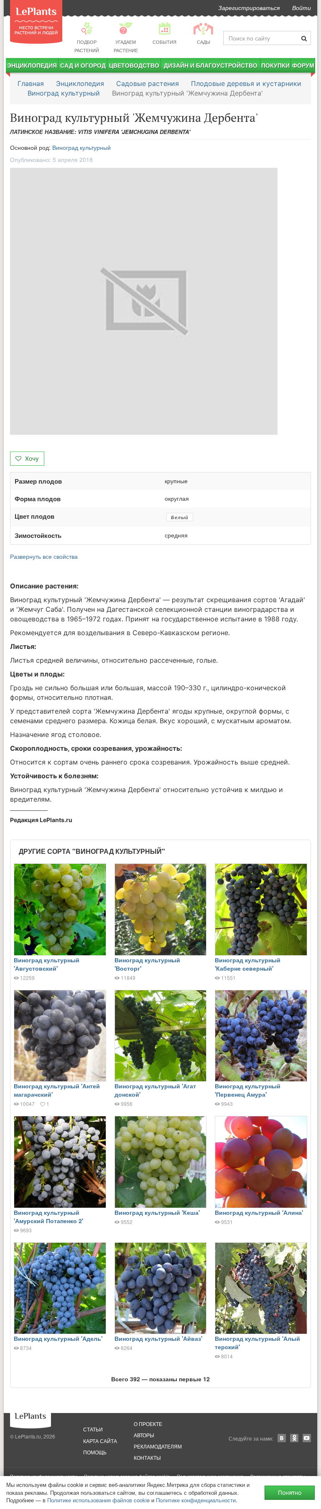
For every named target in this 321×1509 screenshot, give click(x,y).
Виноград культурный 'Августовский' (46, 964)
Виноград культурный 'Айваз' (158, 1338)
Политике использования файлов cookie (98, 1500)
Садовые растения (147, 83)
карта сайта (100, 1440)
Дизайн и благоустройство (210, 65)
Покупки (275, 65)
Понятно (289, 1492)
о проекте (148, 1423)
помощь (95, 1452)
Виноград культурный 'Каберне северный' (247, 964)
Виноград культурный (64, 93)
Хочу (31, 458)
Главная (31, 83)
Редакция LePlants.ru (41, 819)
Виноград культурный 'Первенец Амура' (247, 1090)
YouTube (307, 1438)
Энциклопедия (32, 65)
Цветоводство (134, 65)
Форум (303, 65)
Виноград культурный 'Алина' (259, 1212)
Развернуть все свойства (44, 556)
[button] (160, 301)
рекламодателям (158, 1446)
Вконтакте (282, 1438)
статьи (93, 1429)
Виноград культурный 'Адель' (58, 1338)
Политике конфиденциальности (196, 1500)
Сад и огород (83, 65)
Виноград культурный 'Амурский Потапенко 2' (48, 1216)
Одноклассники (294, 1438)
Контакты (147, 1457)
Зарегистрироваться (249, 7)
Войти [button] (301, 7)
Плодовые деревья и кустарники (246, 83)
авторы (144, 1434)
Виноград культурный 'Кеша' (157, 1212)
